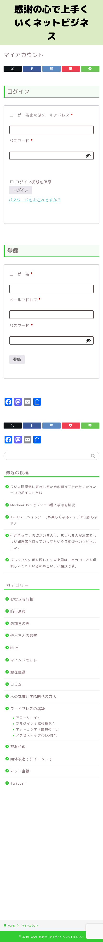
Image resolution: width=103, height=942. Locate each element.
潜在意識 (18, 672)
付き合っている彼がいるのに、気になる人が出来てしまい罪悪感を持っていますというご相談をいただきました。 (53, 541)
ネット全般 (19, 771)
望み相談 (18, 746)
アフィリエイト (28, 717)
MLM (14, 647)
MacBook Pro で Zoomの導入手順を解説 (42, 505)
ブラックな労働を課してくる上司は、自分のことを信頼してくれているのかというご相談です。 (53, 563)
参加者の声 (19, 623)
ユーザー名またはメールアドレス (43, 114)
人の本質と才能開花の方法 (33, 696)
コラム (16, 684)
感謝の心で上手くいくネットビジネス (51, 22)
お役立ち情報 (21, 599)
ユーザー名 (22, 273)
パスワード (22, 140)
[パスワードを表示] (88, 155)
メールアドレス (27, 299)
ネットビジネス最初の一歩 (37, 729)
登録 (17, 359)
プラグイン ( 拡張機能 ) (35, 723)
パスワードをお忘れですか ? (35, 200)
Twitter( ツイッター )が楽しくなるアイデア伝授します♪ (54, 520)
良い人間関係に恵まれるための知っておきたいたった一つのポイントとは (53, 489)
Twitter (18, 783)
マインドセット (23, 660)
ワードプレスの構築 (27, 708)
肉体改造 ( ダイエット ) (31, 759)
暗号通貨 (18, 611)
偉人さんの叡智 (23, 635)
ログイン (21, 190)
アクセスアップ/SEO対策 (36, 735)
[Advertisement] (51, 856)
